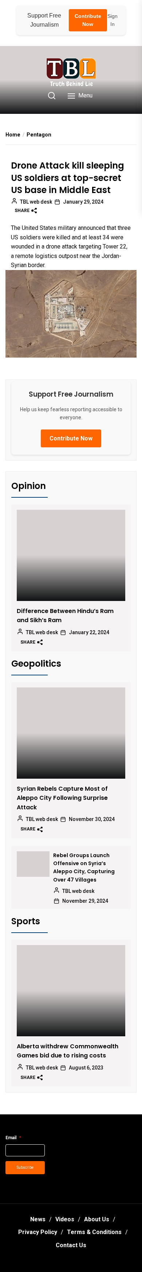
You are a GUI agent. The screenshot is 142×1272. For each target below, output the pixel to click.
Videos (64, 1219)
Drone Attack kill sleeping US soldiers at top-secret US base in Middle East (67, 177)
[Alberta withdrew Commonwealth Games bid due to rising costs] (71, 990)
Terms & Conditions (94, 1232)
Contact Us (71, 1245)
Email (13, 1137)
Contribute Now (88, 20)
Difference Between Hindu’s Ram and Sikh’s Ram (65, 616)
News (38, 1219)
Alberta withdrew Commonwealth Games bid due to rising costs (67, 1051)
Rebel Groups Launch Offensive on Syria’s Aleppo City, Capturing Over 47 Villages (84, 867)
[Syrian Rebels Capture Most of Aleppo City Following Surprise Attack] (71, 733)
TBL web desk (36, 202)
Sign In (112, 20)
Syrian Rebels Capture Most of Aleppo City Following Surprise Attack (62, 798)
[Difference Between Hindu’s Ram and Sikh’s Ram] (71, 555)
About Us (96, 1219)
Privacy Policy (37, 1232)
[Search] (52, 95)
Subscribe (25, 1167)
